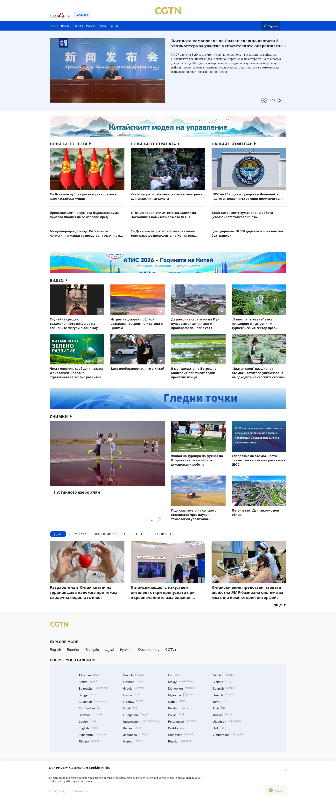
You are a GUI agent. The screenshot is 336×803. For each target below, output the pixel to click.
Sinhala (222, 682)
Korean (133, 741)
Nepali (176, 702)
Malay (181, 682)
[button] (264, 100)
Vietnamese (228, 735)
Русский (126, 649)
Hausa (132, 695)
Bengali (87, 695)
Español (73, 649)
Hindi (130, 708)
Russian (179, 741)
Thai (219, 708)
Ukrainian (227, 721)
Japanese (135, 735)
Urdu (219, 728)
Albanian (89, 675)
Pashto (176, 728)
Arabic (88, 682)
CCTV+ (171, 649)
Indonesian (141, 721)
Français (92, 649)
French (133, 675)
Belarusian (93, 688)
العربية (109, 649)
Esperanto (92, 735)
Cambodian (89, 708)
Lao (174, 675)
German (134, 682)
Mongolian (181, 688)
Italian (132, 728)
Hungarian (135, 715)
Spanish (224, 688)
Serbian (223, 675)
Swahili (224, 695)
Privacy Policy (57, 790)
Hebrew (133, 702)
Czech (87, 721)
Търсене (273, 26)
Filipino (89, 741)
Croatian (90, 715)
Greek (133, 688)
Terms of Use (80, 790)
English (55, 649)
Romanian (180, 735)
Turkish (222, 715)
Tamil (220, 702)
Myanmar (183, 695)
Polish (176, 715)
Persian (178, 708)
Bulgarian (92, 702)
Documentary (148, 649)
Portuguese (182, 721)
